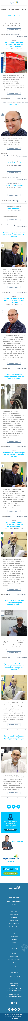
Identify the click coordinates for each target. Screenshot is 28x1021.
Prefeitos (14, 933)
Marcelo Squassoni (14, 208)
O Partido (14, 904)
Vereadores (25, 102)
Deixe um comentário (22, 36)
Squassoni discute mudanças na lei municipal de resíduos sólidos (14, 454)
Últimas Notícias (14, 956)
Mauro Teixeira (14, 105)
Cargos (5, 102)
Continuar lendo (14, 29)
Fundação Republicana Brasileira (14, 976)
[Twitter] (14, 806)
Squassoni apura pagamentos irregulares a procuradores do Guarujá (14, 235)
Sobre (19, 13)
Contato (14, 942)
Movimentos (14, 917)
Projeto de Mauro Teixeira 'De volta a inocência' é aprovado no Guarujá (14, 300)
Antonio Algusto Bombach (14, 185)
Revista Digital (14, 966)
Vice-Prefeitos (14, 939)
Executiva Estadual (14, 914)
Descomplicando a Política (14, 959)
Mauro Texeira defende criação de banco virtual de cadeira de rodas (14, 376)
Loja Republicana (14, 983)
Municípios (14, 13)
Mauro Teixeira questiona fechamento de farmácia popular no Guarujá (14, 44)
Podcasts (14, 962)
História (14, 908)
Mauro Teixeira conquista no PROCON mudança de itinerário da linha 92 (14, 602)
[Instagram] (12, 1009)
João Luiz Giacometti (14, 163)
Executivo (9, 161)
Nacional (14, 953)
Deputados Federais (14, 920)
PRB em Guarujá (14, 16)
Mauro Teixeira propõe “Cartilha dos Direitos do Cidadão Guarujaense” (14, 524)
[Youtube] (18, 806)
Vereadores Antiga (14, 936)
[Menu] (2, 3)
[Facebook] (9, 806)
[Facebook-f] (9, 1009)
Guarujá (9, 13)
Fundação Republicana (14, 926)
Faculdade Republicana (14, 980)
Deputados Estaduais (14, 923)
